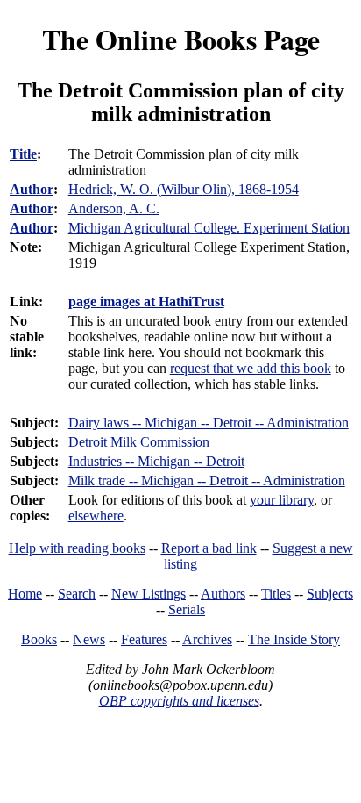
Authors (223, 593)
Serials (186, 609)
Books (39, 639)
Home (25, 593)
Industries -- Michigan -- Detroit (156, 461)
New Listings (148, 593)
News (89, 639)
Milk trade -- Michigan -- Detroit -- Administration (206, 480)
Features (144, 639)
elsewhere (96, 515)
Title (23, 154)
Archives (207, 639)
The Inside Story (294, 639)
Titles (276, 593)
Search (77, 593)
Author (31, 189)
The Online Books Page (181, 39)
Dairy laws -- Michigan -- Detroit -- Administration (208, 422)
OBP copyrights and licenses (179, 700)
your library (282, 499)
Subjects (330, 593)
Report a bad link (209, 548)
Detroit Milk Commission (138, 441)
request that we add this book (250, 368)
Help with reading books (77, 548)
